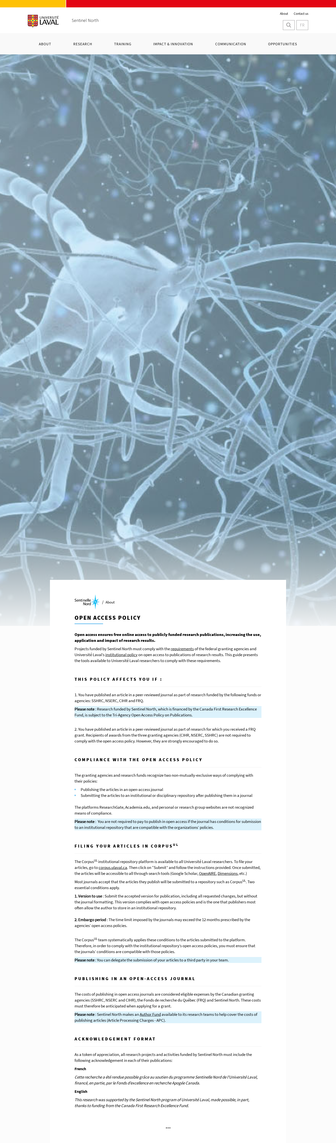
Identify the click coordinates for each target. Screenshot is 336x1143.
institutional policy (121, 654)
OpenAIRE (207, 873)
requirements (182, 648)
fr (302, 25)
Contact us (301, 14)
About (284, 14)
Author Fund (150, 1014)
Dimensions (228, 873)
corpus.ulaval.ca (113, 867)
